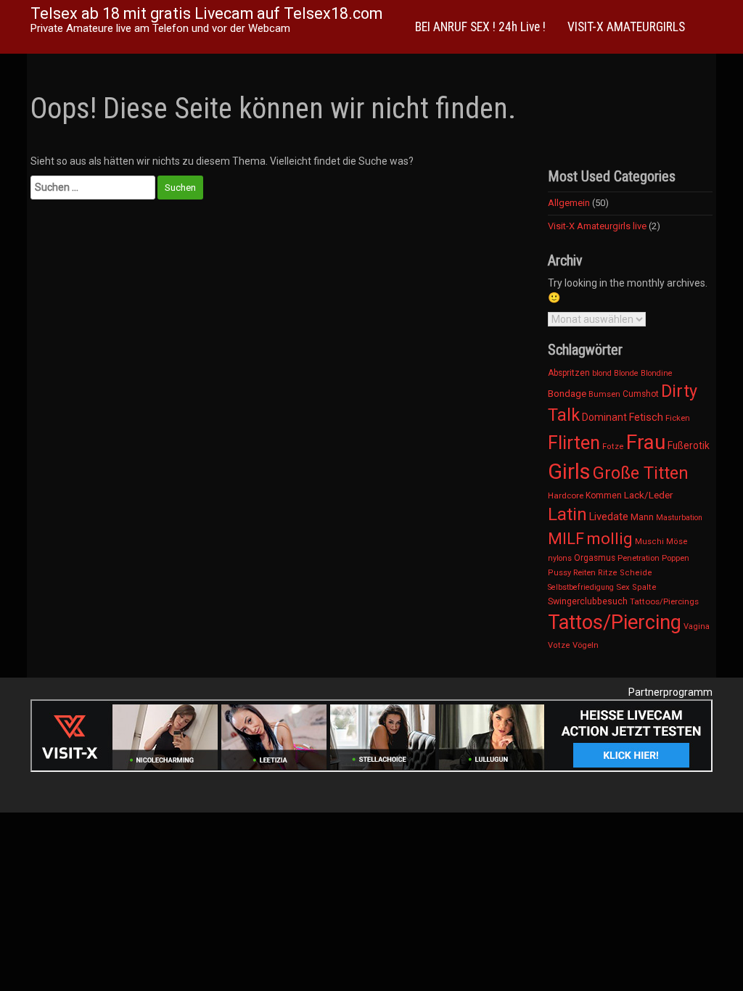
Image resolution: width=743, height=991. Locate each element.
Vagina (697, 626)
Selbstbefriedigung (581, 587)
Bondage (567, 393)
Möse (677, 541)
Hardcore (565, 495)
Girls (569, 471)
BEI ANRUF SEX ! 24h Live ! (480, 27)
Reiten (584, 572)
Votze (559, 645)
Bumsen (604, 394)
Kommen (604, 495)
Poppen (675, 558)
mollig (609, 538)
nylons (560, 558)
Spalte (644, 587)
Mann (642, 516)
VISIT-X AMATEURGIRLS (626, 27)
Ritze (607, 572)
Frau (645, 442)
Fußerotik (689, 445)
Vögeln (585, 645)
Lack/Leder (648, 495)
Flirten (574, 442)
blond (602, 373)
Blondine (657, 373)
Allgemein (569, 202)
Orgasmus (594, 558)
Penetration (638, 558)
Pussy (559, 572)
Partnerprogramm (670, 692)
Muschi (649, 541)
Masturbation (679, 517)
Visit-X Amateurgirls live (597, 226)
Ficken (677, 418)
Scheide (636, 572)
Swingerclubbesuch (588, 601)
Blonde (626, 373)
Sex (623, 587)
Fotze (613, 446)
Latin (567, 514)
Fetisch (646, 417)
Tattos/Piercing (614, 622)
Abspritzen (569, 373)
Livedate (608, 516)
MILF (566, 538)
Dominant (604, 417)
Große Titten (641, 473)
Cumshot (641, 394)
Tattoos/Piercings (664, 601)
